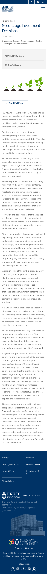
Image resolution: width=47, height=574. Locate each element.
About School (8, 481)
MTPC (23, 559)
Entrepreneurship (27, 41)
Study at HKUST (32, 464)
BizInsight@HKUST (10, 464)
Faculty (5, 457)
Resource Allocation (21, 44)
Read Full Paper (16, 103)
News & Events (8, 471)
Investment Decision (11, 41)
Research (29, 457)
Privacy (18, 548)
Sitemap (28, 548)
